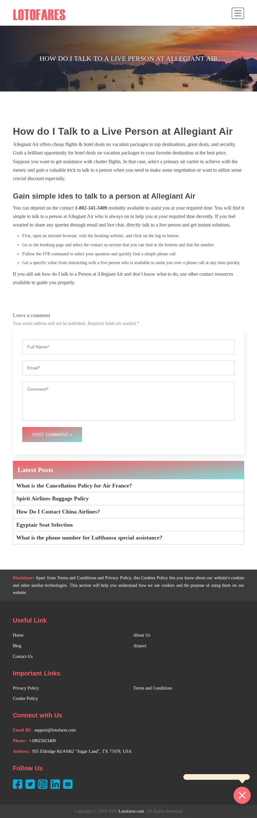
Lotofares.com (131, 811)
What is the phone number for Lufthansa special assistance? (89, 537)
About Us (141, 635)
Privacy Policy (26, 688)
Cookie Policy (25, 698)
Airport (139, 645)
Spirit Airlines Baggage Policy (52, 498)
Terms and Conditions (152, 688)
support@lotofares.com (55, 730)
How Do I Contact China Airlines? (58, 511)
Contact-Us (23, 656)
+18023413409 (42, 740)
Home (18, 635)
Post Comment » (52, 434)
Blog (17, 645)
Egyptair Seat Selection (44, 525)
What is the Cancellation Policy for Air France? (74, 485)
